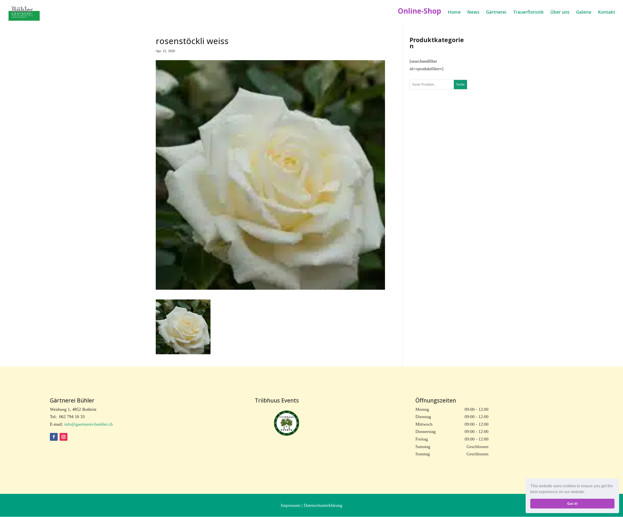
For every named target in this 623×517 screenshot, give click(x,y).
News (473, 12)
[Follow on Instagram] (63, 437)
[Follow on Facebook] (54, 437)
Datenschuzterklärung (323, 505)
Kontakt (606, 12)
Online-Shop (419, 12)
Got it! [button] (572, 504)
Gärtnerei (496, 12)
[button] (586, 492)
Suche (460, 84)
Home (454, 12)
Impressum (291, 505)
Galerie (583, 12)
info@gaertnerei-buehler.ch (88, 424)
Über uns (559, 12)
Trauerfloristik (528, 12)
